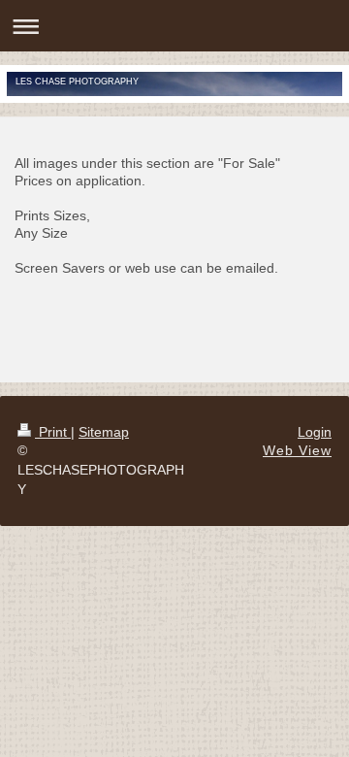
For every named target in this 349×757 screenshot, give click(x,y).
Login (315, 432)
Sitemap (104, 432)
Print (53, 432)
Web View (297, 450)
